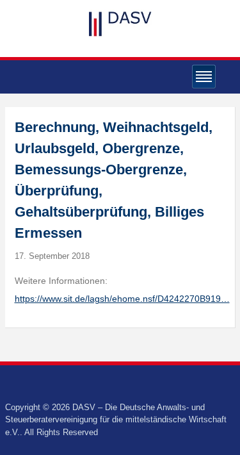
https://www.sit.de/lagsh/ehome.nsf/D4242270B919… (122, 299)
